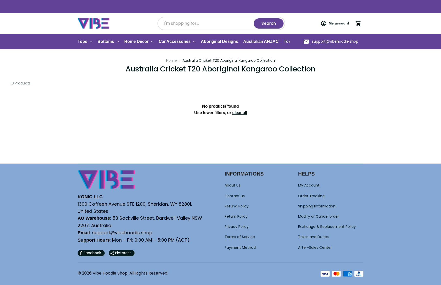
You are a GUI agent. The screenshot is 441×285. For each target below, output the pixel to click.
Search (268, 23)
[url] (335, 41)
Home (171, 60)
